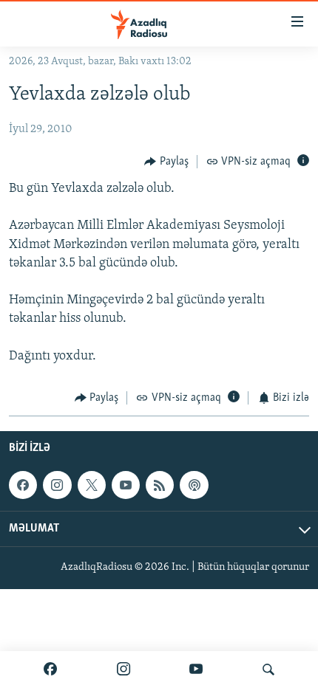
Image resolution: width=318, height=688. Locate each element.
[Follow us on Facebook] (23, 485)
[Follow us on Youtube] (126, 485)
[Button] (166, 161)
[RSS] (160, 485)
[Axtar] (268, 669)
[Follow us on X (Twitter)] (92, 485)
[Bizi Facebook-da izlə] (50, 669)
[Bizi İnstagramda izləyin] (123, 669)
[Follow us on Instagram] (57, 485)
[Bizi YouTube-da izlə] (196, 669)
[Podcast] (194, 485)
